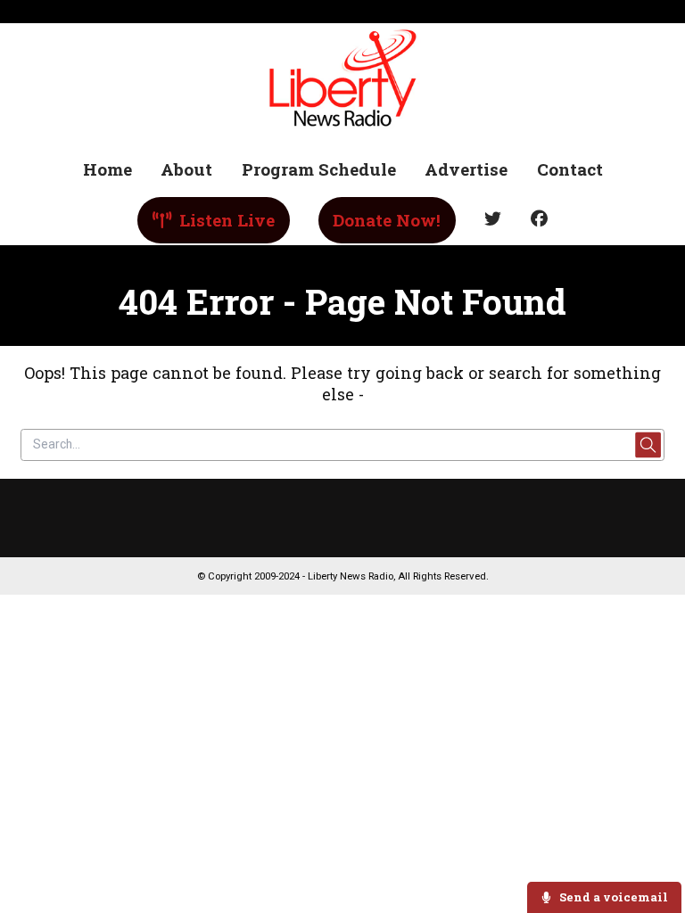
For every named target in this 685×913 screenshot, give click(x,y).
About (186, 169)
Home (107, 169)
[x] (493, 219)
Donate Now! (387, 220)
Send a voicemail (612, 897)
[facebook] (539, 219)
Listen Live (225, 220)
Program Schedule (319, 169)
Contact (570, 169)
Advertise (466, 169)
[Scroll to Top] (650, 843)
